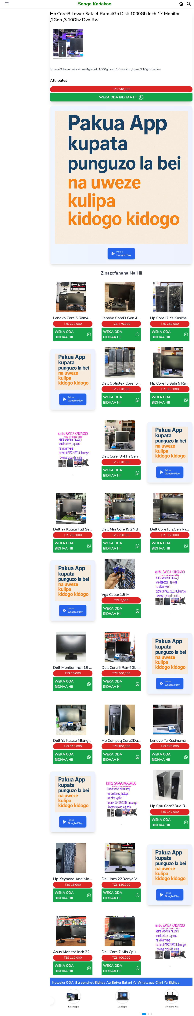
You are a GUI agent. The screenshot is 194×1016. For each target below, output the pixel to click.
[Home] (181, 4)
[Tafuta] (188, 4)
